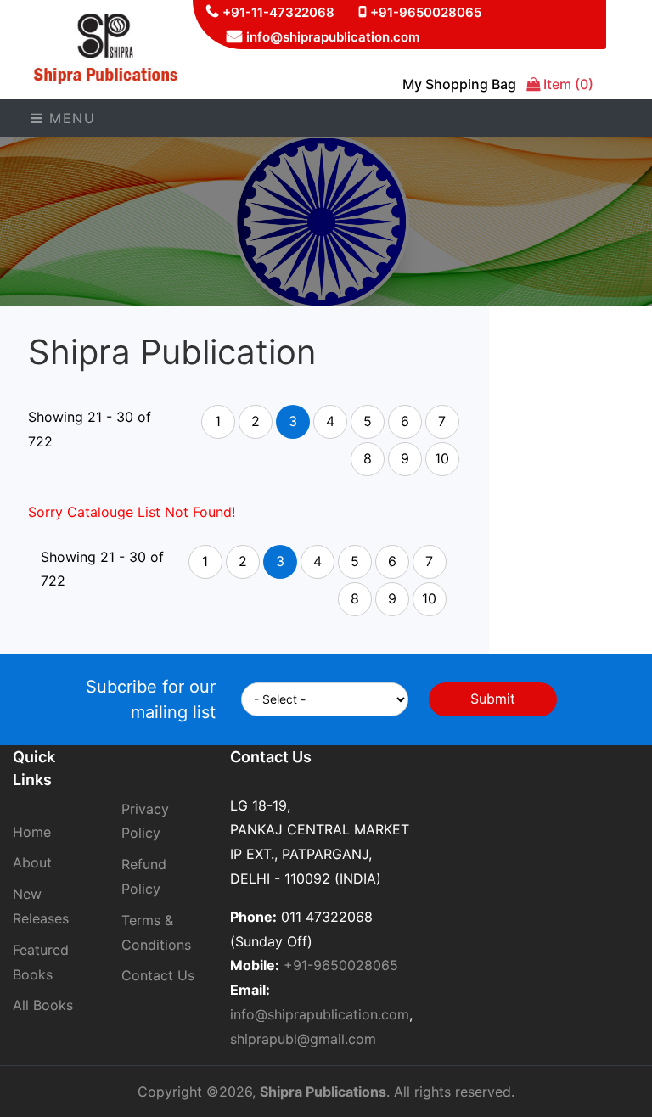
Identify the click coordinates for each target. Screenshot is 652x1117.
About (32, 862)
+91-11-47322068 (278, 12)
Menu (70, 117)
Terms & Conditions (156, 932)
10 (442, 458)
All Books (43, 1004)
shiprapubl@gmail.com (303, 1038)
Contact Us (157, 975)
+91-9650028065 (425, 12)
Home (32, 831)
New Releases (41, 906)
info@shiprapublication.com (332, 37)
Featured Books (41, 962)
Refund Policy (143, 876)
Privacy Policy (145, 821)
